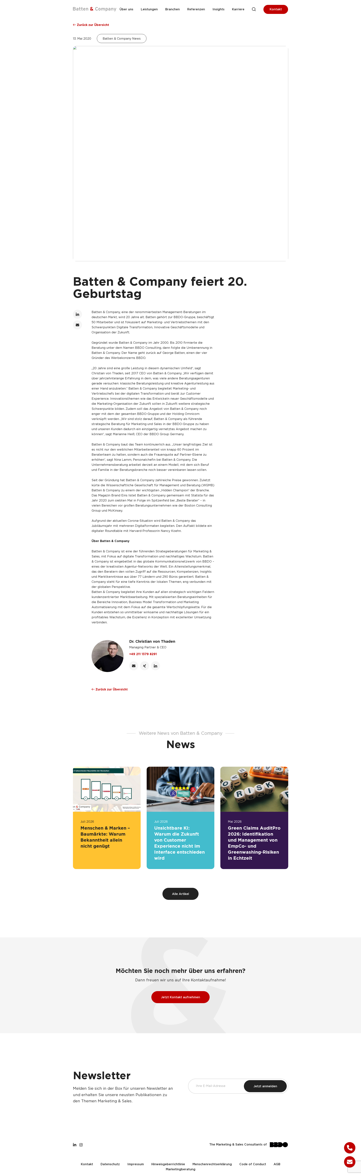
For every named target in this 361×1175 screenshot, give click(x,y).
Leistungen (149, 9)
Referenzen (196, 9)
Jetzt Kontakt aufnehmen (180, 997)
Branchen (172, 9)
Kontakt (276, 9)
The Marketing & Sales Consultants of (238, 1144)
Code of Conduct (252, 1164)
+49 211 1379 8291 (143, 654)
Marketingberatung (180, 1169)
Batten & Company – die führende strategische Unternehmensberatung (94, 9)
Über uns (126, 9)
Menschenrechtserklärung (212, 1164)
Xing (144, 665)
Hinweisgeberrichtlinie (168, 1164)
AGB (277, 1164)
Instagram (81, 1144)
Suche (254, 9)
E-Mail (77, 324)
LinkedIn (77, 314)
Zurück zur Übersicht (92, 25)
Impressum (135, 1164)
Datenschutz (110, 1164)
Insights (218, 9)
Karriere (238, 9)
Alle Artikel (180, 894)
